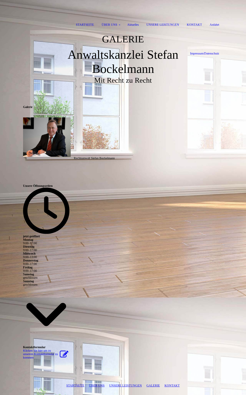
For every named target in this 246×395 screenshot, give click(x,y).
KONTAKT (172, 385)
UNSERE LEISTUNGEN (125, 385)
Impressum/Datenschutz (204, 53)
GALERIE (153, 385)
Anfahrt (214, 24)
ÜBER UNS (97, 385)
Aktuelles (133, 24)
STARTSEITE (75, 385)
